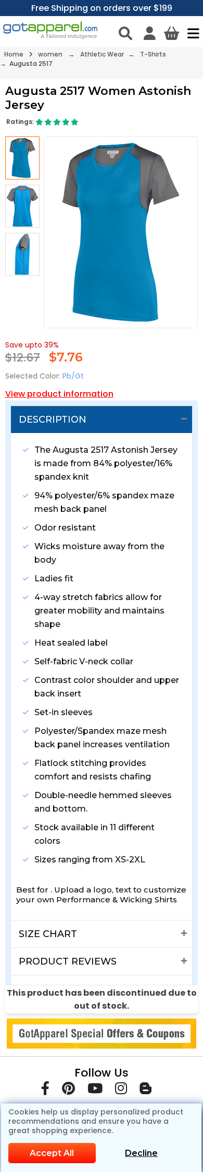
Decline (141, 1153)
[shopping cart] (171, 33)
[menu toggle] (190, 33)
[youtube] (95, 1090)
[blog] (145, 1090)
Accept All (52, 1153)
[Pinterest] (68, 1090)
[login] (150, 33)
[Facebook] (45, 1090)
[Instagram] (121, 1090)
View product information (59, 394)
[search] (125, 33)
